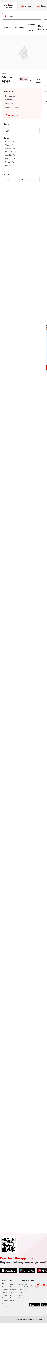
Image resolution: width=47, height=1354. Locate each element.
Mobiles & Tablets (31, 27)
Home (4, 73)
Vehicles (8, 27)
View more (10, 115)
